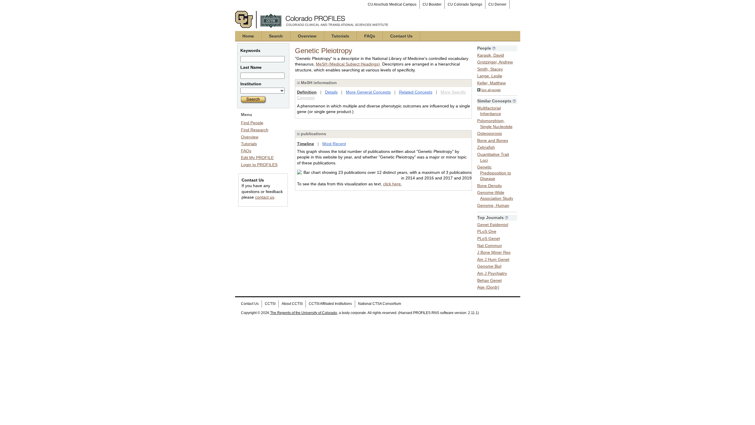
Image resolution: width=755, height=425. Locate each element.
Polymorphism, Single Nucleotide (495, 123)
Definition (307, 92)
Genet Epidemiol (492, 224)
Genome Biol (489, 266)
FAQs (369, 36)
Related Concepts (415, 92)
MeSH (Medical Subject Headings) (348, 64)
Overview (307, 36)
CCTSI (270, 304)
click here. (392, 184)
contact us (264, 197)
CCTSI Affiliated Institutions (330, 304)
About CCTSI (292, 304)
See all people (491, 90)
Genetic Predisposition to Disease (494, 173)
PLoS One (486, 231)
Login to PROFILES (259, 164)
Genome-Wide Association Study (495, 195)
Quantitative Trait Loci (493, 157)
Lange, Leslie (489, 75)
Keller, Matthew (491, 83)
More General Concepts (368, 92)
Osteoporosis (489, 133)
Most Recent (334, 143)
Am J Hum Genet (493, 259)
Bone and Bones (492, 140)
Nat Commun (489, 245)
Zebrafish (486, 147)
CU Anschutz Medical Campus (392, 4)
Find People (252, 122)
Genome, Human (493, 205)
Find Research (254, 130)
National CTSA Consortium (379, 304)
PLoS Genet (488, 238)
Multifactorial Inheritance (489, 111)
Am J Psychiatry (492, 273)
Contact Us (401, 36)
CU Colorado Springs (465, 4)
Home (248, 36)
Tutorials (340, 36)
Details (331, 92)
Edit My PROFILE (257, 157)
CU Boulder (432, 4)
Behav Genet (489, 280)
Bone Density (489, 185)
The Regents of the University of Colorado (303, 313)
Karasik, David (490, 55)
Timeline (305, 143)
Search (276, 36)
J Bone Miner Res (494, 252)
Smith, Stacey (490, 69)
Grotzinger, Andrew (495, 62)
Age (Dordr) (488, 287)
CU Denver (497, 4)
